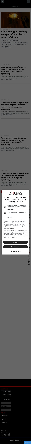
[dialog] (15, 222)
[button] (15, 217)
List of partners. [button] (10, 228)
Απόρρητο (27, 442)
